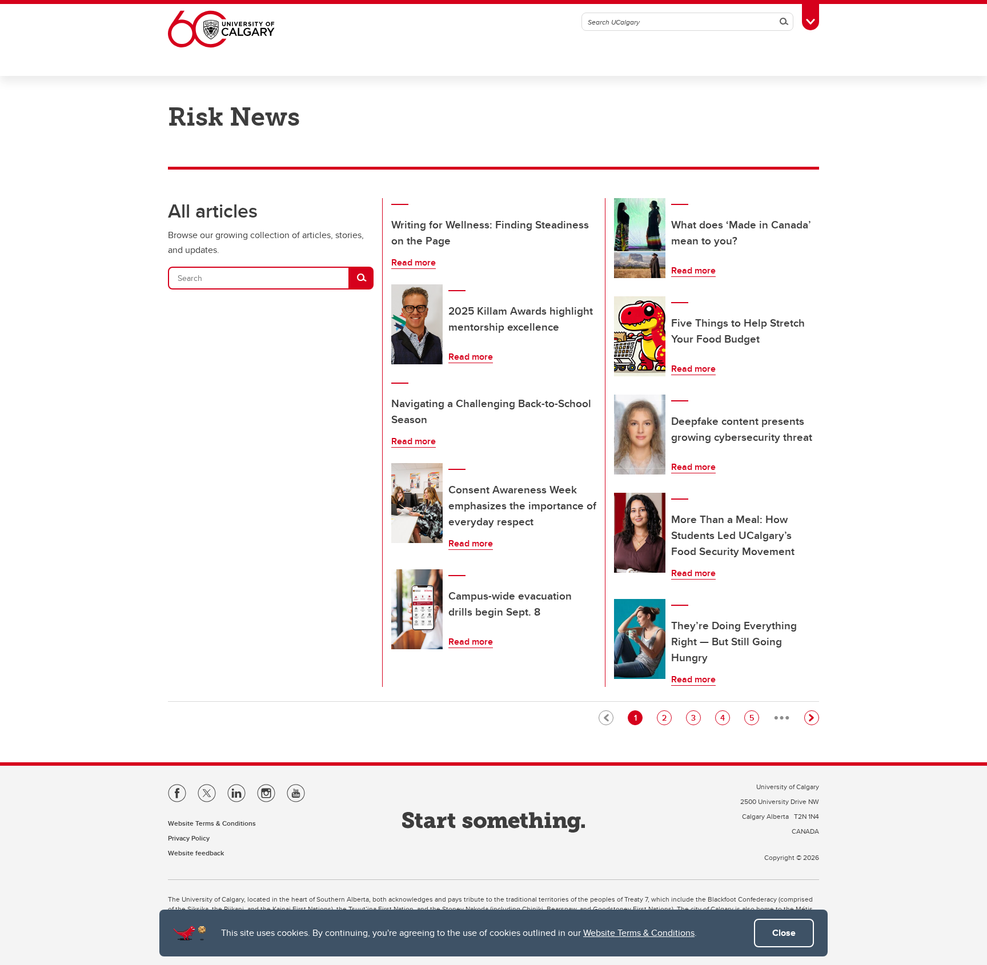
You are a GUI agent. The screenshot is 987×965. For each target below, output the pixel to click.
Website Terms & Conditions (639, 932)
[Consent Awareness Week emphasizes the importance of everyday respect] (417, 503)
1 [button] (638, 717)
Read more (413, 262)
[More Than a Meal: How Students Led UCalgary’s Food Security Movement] (639, 533)
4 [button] (725, 717)
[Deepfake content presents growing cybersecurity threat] (639, 435)
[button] (811, 717)
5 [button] (754, 717)
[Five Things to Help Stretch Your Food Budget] (639, 336)
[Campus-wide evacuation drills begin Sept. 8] (417, 609)
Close (784, 932)
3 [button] (696, 717)
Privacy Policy (189, 838)
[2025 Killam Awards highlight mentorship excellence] (417, 324)
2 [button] (666, 717)
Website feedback (196, 853)
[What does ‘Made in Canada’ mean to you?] (639, 238)
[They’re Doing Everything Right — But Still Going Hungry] (639, 639)
